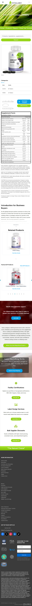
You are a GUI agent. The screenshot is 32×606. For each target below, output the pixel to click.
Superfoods (4, 495)
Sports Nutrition (5, 472)
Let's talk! (16, 318)
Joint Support (4, 488)
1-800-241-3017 (7, 528)
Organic (3, 515)
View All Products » (25, 265)
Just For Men (4, 512)
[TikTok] (18, 534)
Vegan (2, 474)
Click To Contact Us (6, 530)
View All (15, 397)
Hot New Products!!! (6, 465)
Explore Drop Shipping (14, 370)
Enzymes (3, 485)
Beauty (15, 28)
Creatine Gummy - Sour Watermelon (16, 286)
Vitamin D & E (4, 476)
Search (16, 40)
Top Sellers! (4, 518)
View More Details (16, 253)
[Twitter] (2, 76)
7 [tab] (21, 294)
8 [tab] (24, 294)
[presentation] (15, 259)
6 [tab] (19, 294)
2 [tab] (10, 294)
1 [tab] (8, 294)
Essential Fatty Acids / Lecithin (8, 508)
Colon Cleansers (5, 506)
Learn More (15, 419)
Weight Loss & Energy (6, 499)
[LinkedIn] (14, 534)
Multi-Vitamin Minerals (6, 469)
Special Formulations (6, 517)
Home (2, 28)
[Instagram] (10, 534)
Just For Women (5, 467)
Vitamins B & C (4, 520)
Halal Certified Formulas (6, 487)
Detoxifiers (3, 462)
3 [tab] (12, 294)
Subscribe (24, 555)
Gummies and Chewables (7, 464)
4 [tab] (15, 294)
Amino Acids (4, 460)
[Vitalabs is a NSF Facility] (4, 541)
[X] (6, 534)
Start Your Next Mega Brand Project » (16, 345)
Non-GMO (3, 492)
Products (9, 28)
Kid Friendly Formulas (6, 490)
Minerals (3, 513)
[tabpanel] (16, 280)
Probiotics (3, 470)
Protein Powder (4, 494)
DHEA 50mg (16, 250)
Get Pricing (24, 105)
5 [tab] (17, 294)
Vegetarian (3, 497)
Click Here (15, 440)
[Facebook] (1, 76)
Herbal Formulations (5, 510)
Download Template (24, 101)
